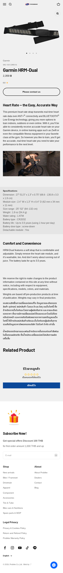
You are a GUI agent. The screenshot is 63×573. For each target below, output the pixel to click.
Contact (38, 482)
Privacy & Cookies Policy (14, 528)
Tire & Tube (8, 503)
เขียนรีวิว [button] (31, 385)
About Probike (40, 472)
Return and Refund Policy (15, 533)
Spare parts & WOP (12, 513)
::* (30, 564)
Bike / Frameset (10, 477)
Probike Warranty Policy (14, 538)
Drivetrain (7, 482)
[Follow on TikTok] (27, 548)
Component (8, 493)
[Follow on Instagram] (12, 548)
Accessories (8, 498)
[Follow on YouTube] (20, 548)
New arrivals (8, 472)
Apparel (6, 487)
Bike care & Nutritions (13, 508)
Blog (36, 487)
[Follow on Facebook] (5, 548)
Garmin (6, 60)
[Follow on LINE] (35, 548)
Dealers (38, 477)
